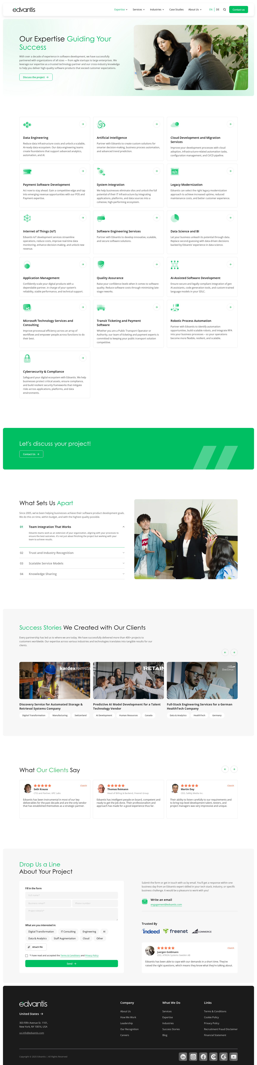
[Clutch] (213, 1057)
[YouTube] (233, 1057)
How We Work (128, 1017)
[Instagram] (193, 1057)
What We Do (171, 1003)
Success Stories (171, 1029)
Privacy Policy (91, 955)
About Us (193, 9)
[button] (225, 652)
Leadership (126, 1023)
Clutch (83, 785)
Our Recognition (129, 1029)
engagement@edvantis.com (166, 904)
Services (137, 9)
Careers (124, 1035)
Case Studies (176, 9)
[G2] (223, 1057)
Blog (164, 1035)
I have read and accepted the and (64, 955)
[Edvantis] (24, 9)
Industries (155, 9)
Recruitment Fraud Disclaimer (221, 1029)
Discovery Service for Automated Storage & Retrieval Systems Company (51, 706)
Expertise (119, 9)
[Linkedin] (183, 1057)
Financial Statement (215, 1035)
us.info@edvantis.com (31, 1033)
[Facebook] (203, 1057)
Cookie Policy (211, 1017)
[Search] (224, 9)
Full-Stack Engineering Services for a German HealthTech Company (199, 706)
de (217, 9)
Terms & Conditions (70, 955)
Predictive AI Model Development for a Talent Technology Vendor (127, 706)
